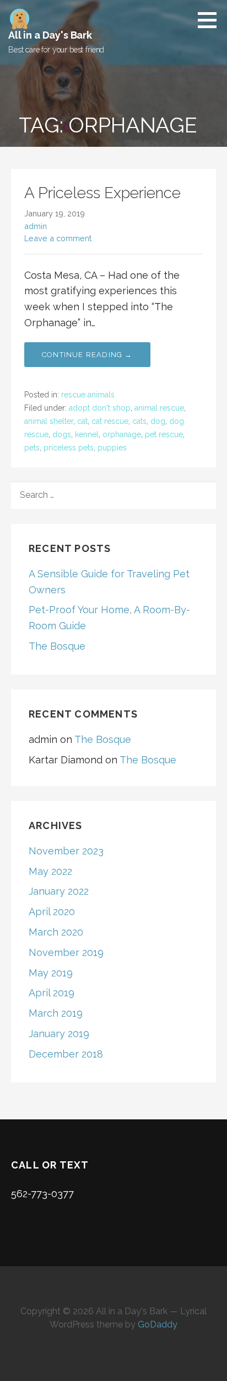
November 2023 (66, 851)
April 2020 (52, 911)
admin (35, 226)
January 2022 (59, 891)
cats (139, 421)
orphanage (121, 434)
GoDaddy (157, 1324)
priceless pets (69, 447)
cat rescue (109, 421)
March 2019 (56, 1013)
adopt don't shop (100, 407)
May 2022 (50, 871)
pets (32, 447)
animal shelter (48, 421)
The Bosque (57, 646)
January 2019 (59, 1033)
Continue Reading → (87, 354)
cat (82, 421)
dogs (61, 434)
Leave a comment (57, 238)
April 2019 (51, 992)
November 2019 (66, 952)
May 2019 (51, 973)
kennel (87, 434)
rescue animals (88, 394)
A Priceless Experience (102, 193)
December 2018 (66, 1054)
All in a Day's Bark (50, 35)
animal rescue (159, 407)
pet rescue (164, 434)
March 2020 (56, 932)
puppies (112, 447)
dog (157, 421)
